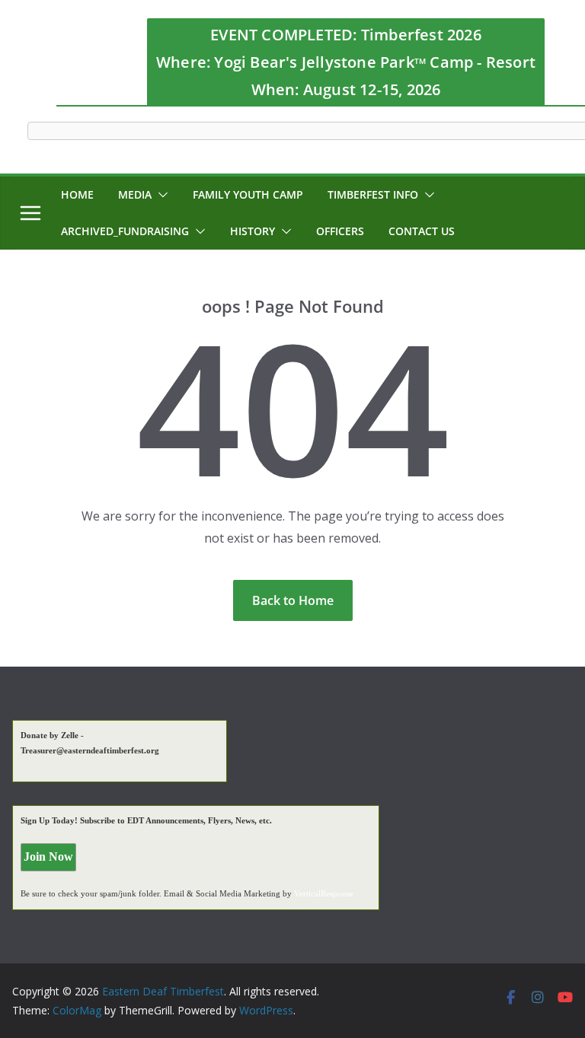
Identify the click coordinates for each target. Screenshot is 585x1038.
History (252, 231)
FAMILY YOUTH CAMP (248, 194)
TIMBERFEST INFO (373, 194)
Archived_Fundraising (125, 231)
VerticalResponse (323, 893)
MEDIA (135, 194)
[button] (160, 194)
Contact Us (421, 231)
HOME (77, 194)
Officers (340, 231)
